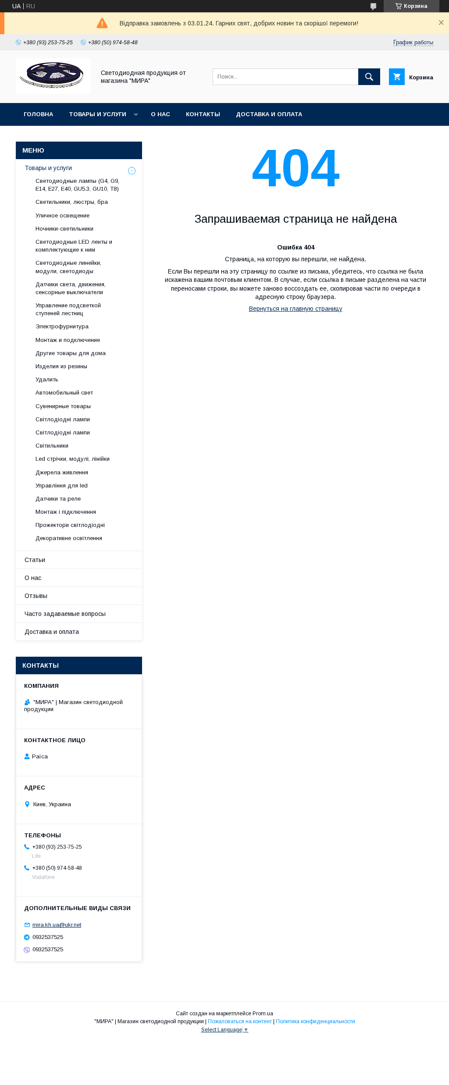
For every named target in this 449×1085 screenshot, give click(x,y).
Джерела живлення (62, 472)
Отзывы (36, 595)
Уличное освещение (62, 215)
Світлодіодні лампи (63, 419)
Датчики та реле (58, 498)
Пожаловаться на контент (240, 1021)
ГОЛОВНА (38, 114)
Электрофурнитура (62, 326)
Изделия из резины (61, 366)
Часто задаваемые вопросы (65, 613)
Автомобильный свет (64, 392)
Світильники (52, 445)
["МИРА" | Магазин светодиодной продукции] (53, 91)
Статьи (35, 559)
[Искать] (369, 76)
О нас (160, 114)
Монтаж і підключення (66, 512)
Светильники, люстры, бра (72, 202)
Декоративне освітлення (69, 538)
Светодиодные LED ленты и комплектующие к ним (74, 245)
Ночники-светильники (64, 228)
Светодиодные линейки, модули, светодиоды (68, 267)
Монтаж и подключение (68, 340)
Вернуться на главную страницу (295, 308)
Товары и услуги (97, 114)
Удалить (47, 379)
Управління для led (62, 485)
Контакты (203, 114)
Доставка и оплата (269, 114)
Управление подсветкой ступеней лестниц (68, 309)
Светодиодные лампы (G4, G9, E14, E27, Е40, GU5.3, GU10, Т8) (77, 185)
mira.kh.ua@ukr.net (56, 924)
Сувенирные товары (63, 406)
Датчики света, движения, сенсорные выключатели (71, 288)
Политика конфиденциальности (315, 1021)
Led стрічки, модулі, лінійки (73, 458)
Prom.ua (263, 1013)
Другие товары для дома (71, 353)
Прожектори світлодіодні (70, 525)
